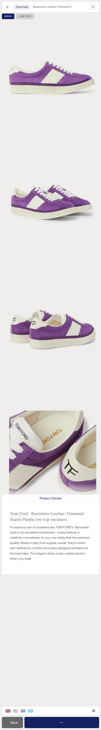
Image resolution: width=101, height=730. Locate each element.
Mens (8, 16)
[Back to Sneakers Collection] (7, 7)
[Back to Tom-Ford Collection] (93, 7)
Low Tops (25, 16)
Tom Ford (19, 513)
